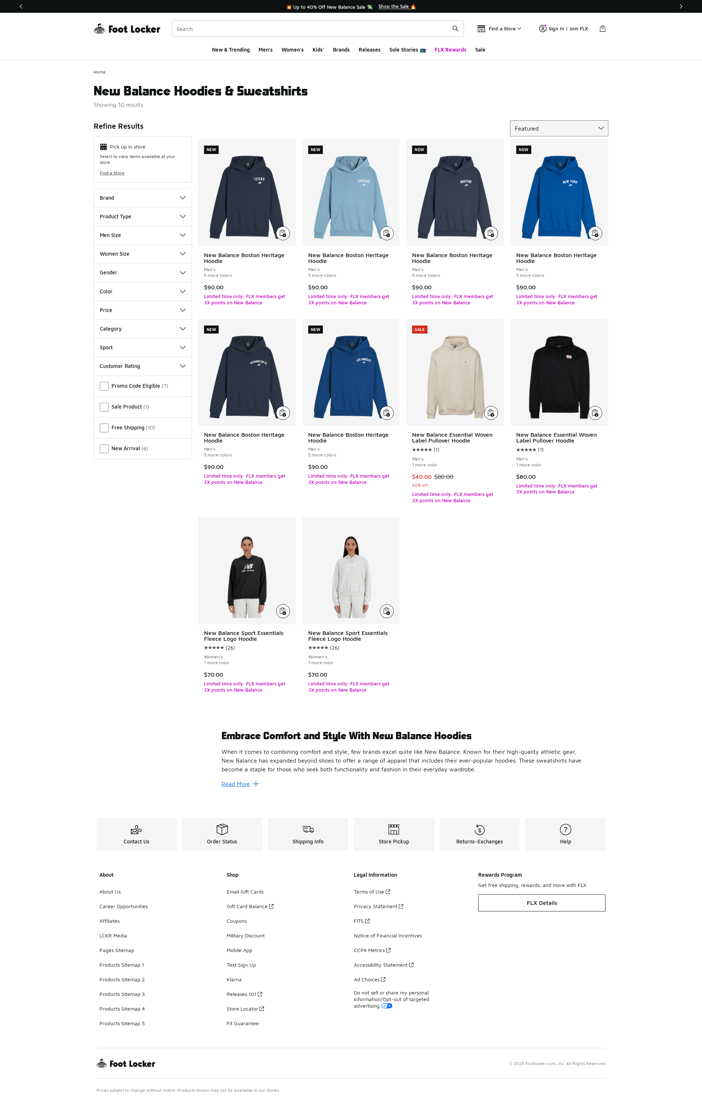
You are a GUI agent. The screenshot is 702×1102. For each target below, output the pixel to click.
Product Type (115, 216)
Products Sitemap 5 (122, 1023)
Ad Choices (367, 979)
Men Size (110, 235)
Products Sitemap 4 (122, 1008)
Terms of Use (369, 891)
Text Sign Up (241, 965)
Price (106, 310)
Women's (293, 49)
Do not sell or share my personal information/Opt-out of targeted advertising (391, 999)
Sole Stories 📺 (407, 49)
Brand (107, 198)
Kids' (318, 49)
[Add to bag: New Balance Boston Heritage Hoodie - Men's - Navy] (283, 233)
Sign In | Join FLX (568, 28)
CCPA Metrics (369, 950)
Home (100, 72)
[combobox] (318, 28)
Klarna (234, 979)
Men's (265, 49)
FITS (359, 921)
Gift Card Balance (247, 906)
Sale (480, 49)
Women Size (114, 254)
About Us (110, 891)
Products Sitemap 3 (122, 994)
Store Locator (242, 1008)
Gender (108, 272)
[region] (351, 6)
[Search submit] (456, 28)
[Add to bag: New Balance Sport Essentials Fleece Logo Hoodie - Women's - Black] (283, 611)
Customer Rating (120, 366)
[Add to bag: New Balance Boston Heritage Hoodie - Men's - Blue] (387, 233)
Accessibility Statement (381, 965)
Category (111, 329)
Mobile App (239, 950)
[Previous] (21, 6)
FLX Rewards (451, 49)
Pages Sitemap (116, 950)
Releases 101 (241, 994)
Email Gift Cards (245, 891)
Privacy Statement (375, 906)
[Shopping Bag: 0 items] (602, 28)
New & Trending (231, 49)
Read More (236, 784)
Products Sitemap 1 (121, 965)
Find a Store (112, 173)
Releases (370, 49)
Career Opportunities (123, 906)
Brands (341, 49)
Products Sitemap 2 (122, 979)
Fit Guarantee (243, 1023)
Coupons (237, 921)
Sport (106, 347)
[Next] (680, 6)
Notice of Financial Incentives (388, 935)
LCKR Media (113, 935)
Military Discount (246, 935)
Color (106, 291)
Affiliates (109, 921)
